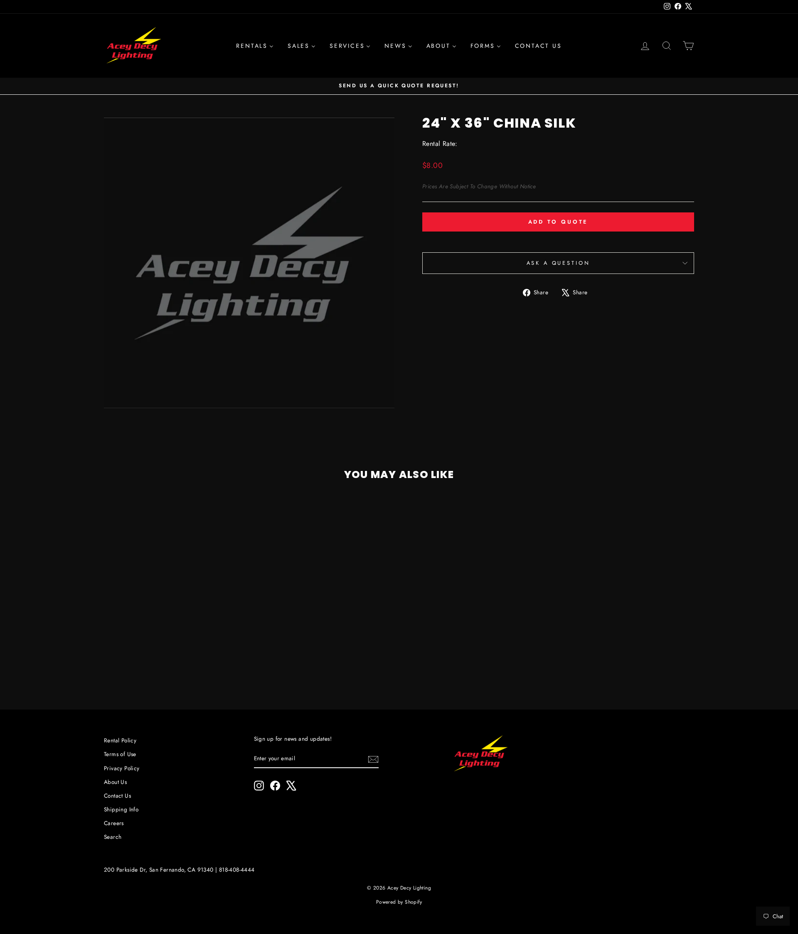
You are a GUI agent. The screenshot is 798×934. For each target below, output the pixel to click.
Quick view (174, 630)
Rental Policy (120, 740)
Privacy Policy (122, 768)
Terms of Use (120, 754)
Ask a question (558, 263)
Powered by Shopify (399, 902)
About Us (115, 782)
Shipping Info (121, 809)
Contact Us (117, 795)
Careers (114, 823)
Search (112, 837)
